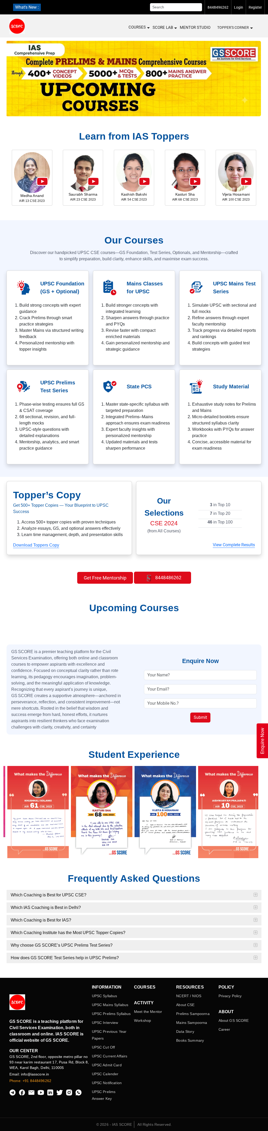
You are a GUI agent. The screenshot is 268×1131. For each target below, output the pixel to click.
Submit (200, 717)
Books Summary (190, 1040)
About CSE (185, 1005)
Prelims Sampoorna (192, 1014)
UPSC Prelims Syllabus (111, 1014)
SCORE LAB (163, 27)
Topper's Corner (233, 27)
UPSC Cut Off (103, 1047)
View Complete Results (234, 544)
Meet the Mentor (148, 1011)
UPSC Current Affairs (109, 1056)
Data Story (185, 1031)
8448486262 (167, 577)
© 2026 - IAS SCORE (114, 1124)
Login (238, 7)
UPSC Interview (105, 1022)
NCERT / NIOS (188, 996)
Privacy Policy (230, 996)
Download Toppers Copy (36, 545)
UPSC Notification (107, 1083)
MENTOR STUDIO (195, 27)
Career (224, 1029)
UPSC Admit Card (107, 1065)
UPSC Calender (105, 1074)
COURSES (137, 27)
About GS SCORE (234, 1020)
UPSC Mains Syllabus (110, 1005)
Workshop (142, 1020)
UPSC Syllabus (104, 996)
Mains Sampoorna (191, 1022)
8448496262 (218, 7)
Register (255, 7)
